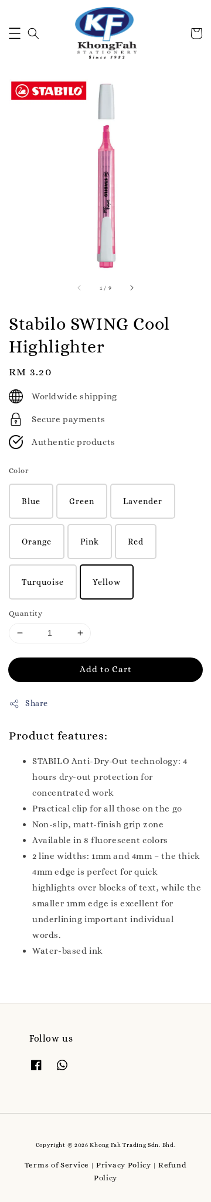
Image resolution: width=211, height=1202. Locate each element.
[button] (15, 33)
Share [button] (36, 703)
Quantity (25, 613)
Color (19, 470)
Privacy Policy (123, 1164)
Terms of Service (57, 1164)
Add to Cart (106, 669)
